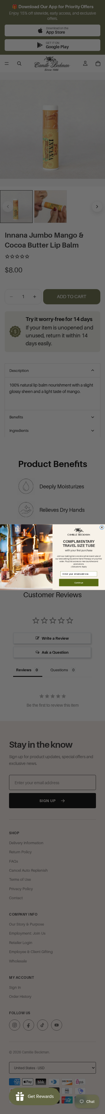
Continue (78, 582)
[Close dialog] (102, 527)
